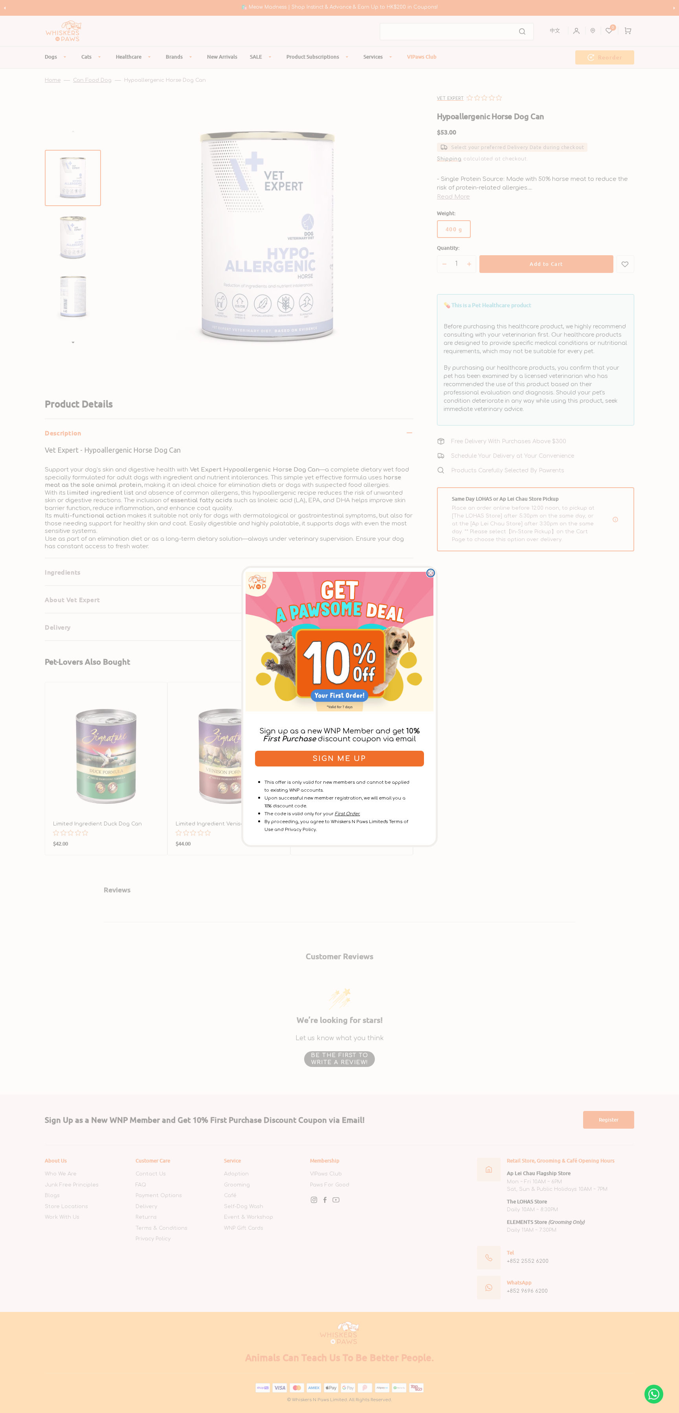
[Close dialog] (431, 573)
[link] (339, 641)
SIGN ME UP (339, 759)
